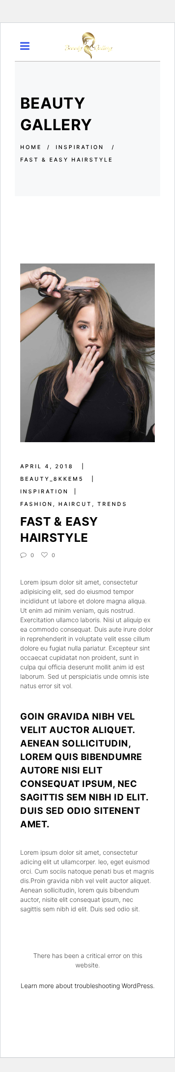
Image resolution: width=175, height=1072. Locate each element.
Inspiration (44, 491)
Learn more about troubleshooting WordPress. (88, 985)
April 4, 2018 (48, 466)
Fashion (36, 504)
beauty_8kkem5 (53, 478)
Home (31, 147)
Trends (112, 504)
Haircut (75, 504)
